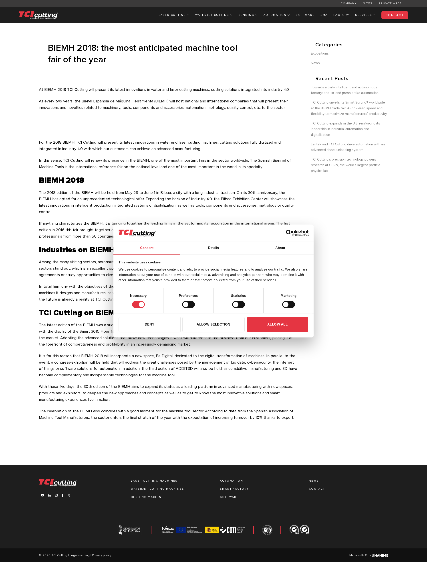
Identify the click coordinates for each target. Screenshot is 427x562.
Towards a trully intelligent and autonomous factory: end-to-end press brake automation (345, 90)
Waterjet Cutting (212, 15)
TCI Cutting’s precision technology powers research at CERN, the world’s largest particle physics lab (345, 165)
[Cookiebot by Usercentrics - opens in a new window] (289, 233)
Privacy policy (101, 555)
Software (305, 15)
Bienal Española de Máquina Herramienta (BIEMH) (125, 101)
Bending (246, 15)
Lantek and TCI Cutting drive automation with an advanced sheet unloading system (348, 147)
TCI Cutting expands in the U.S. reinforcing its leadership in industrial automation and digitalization (345, 129)
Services (363, 15)
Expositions (320, 53)
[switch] (188, 304)
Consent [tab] (146, 248)
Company (349, 3)
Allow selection (213, 324)
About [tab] (280, 248)
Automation (275, 15)
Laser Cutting (172, 15)
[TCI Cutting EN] (38, 15)
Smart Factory (334, 15)
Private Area (390, 3)
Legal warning (80, 555)
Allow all (277, 324)
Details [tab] (213, 248)
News (368, 3)
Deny (150, 324)
